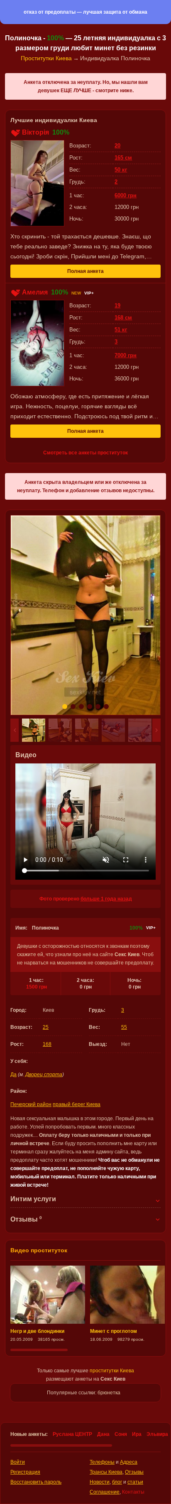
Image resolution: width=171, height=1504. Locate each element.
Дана (103, 1434)
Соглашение (105, 1492)
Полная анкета (85, 271)
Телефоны (102, 1462)
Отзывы (134, 1472)
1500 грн (36, 987)
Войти (17, 1462)
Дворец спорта (43, 1074)
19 (117, 305)
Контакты (133, 1492)
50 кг (121, 170)
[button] (14, 730)
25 (46, 1027)
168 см (123, 317)
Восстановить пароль (35, 1482)
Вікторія (35, 132)
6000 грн (126, 195)
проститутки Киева (112, 1371)
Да (13, 1074)
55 (124, 1027)
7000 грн (126, 355)
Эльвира (157, 1434)
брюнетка (109, 1393)
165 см (123, 158)
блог (117, 1482)
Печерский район (30, 1104)
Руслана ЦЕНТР (72, 1434)
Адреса (128, 1462)
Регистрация (25, 1472)
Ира (137, 1434)
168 (47, 1044)
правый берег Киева (76, 1104)
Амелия (35, 292)
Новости (100, 1482)
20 (117, 145)
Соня (121, 1434)
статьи (135, 1482)
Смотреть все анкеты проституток (85, 453)
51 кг (121, 329)
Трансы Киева (106, 1472)
